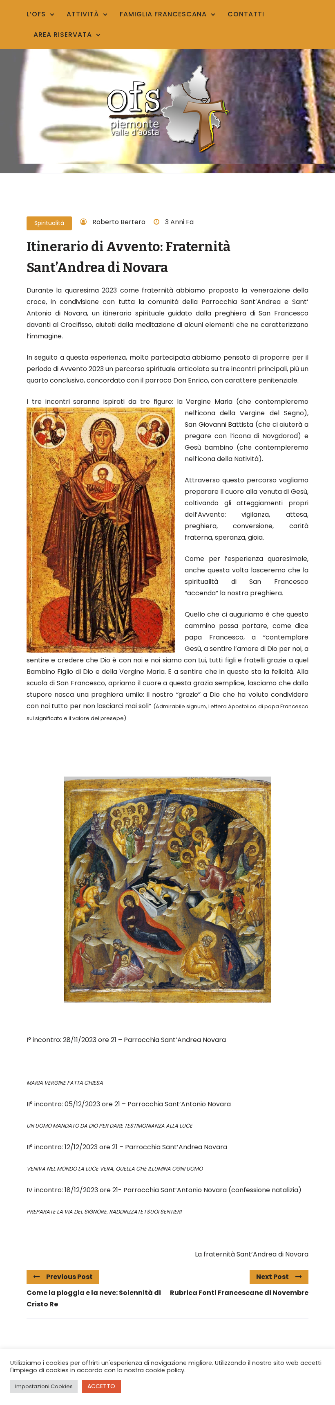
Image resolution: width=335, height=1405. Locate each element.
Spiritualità (49, 223)
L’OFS (36, 14)
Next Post (272, 1276)
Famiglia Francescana (163, 14)
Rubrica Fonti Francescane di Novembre (239, 1292)
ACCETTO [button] (101, 1386)
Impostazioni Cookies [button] (44, 1386)
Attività (83, 14)
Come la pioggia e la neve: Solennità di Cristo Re (94, 1298)
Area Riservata (63, 34)
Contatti (246, 14)
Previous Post (69, 1276)
